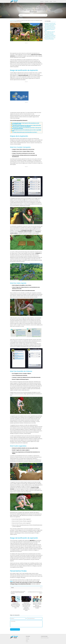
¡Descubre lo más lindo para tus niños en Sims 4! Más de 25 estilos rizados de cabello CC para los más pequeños (26, 126)
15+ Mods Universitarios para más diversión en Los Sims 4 (24, 132)
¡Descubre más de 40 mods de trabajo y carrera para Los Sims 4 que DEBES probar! (50, 24)
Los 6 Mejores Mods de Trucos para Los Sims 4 (35, 592)
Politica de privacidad (44, 637)
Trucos (54, 1)
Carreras (41, 1)
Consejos (46, 1)
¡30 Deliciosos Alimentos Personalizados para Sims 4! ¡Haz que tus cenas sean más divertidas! (26, 128)
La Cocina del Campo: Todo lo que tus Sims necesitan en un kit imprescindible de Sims (25, 123)
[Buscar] (45, 15)
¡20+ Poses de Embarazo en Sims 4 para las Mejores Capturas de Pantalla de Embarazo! (18, 592)
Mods (51, 1)
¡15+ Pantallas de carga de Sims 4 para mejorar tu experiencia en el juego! (50, 33)
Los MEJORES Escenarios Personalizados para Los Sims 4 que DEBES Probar (26, 130)
